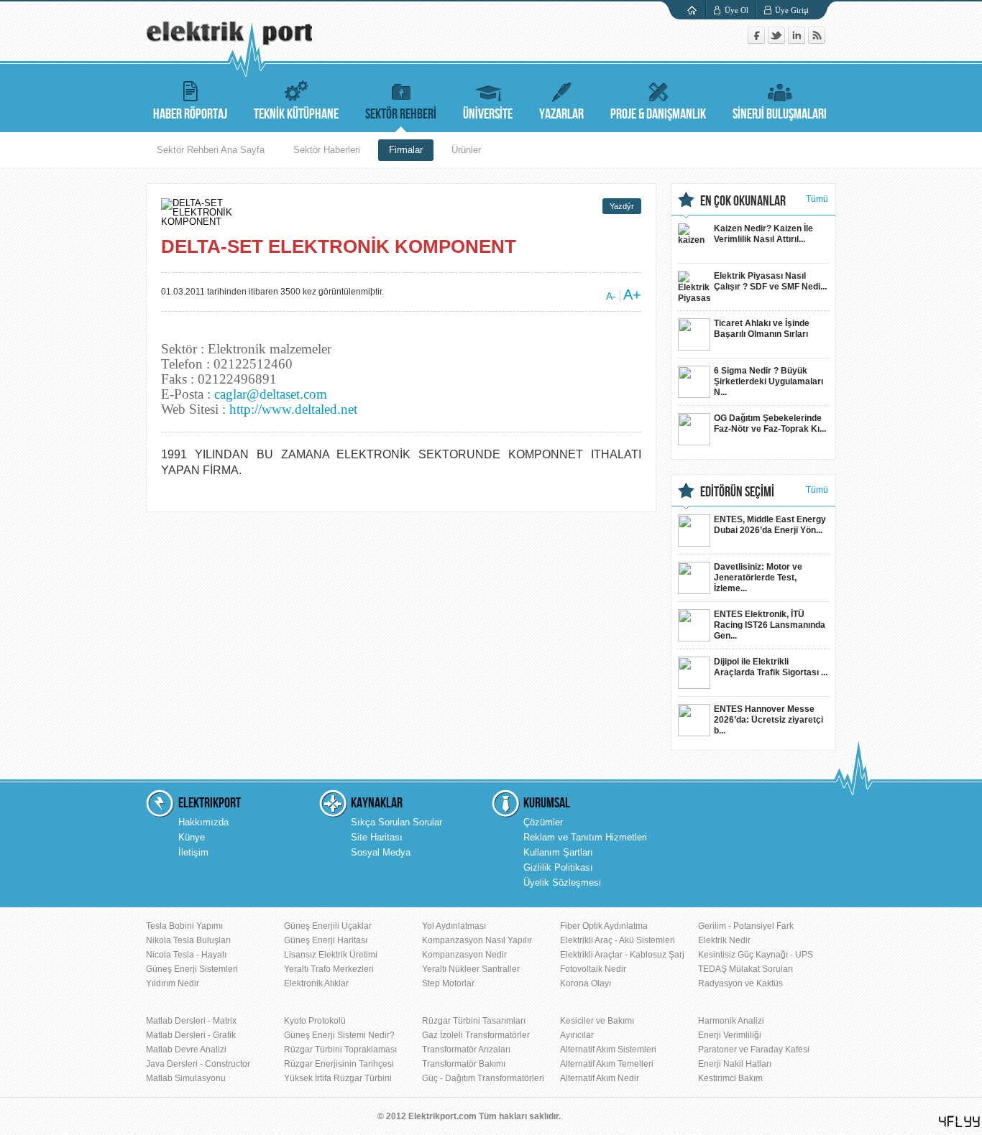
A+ (632, 294)
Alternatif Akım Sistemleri (608, 1049)
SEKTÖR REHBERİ (400, 114)
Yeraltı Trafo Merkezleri (329, 969)
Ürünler (466, 149)
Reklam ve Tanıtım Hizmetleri (585, 837)
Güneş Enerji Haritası (325, 940)
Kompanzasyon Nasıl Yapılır (477, 940)
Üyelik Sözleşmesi (562, 882)
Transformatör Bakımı (463, 1064)
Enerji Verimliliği (729, 1035)
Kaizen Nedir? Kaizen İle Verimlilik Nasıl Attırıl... (763, 233)
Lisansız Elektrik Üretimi (330, 954)
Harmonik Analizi (731, 1020)
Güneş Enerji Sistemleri (192, 969)
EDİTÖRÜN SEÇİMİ (737, 492)
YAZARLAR (561, 114)
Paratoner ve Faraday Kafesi (753, 1049)
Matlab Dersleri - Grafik (191, 1035)
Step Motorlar (448, 983)
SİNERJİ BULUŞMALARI (780, 114)
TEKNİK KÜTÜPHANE (296, 114)
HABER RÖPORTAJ (190, 114)
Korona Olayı (585, 983)
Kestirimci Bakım (730, 1078)
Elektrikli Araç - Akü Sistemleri (617, 940)
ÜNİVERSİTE (488, 114)
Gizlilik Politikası (558, 867)
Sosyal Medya (380, 852)
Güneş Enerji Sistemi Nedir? (339, 1035)
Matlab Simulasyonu (186, 1078)
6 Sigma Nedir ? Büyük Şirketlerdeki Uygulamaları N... (768, 381)
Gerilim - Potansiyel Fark (746, 926)
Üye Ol (736, 10)
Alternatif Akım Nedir (599, 1078)
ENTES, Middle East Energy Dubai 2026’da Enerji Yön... (770, 524)
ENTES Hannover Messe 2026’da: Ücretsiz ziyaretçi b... (768, 720)
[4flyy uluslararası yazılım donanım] (959, 1121)
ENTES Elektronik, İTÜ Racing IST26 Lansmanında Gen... (769, 625)
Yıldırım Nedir (172, 983)
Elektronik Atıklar (316, 983)
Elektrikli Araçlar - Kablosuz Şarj (622, 954)
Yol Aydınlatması (454, 926)
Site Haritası (377, 837)
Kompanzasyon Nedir (464, 954)
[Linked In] (798, 40)
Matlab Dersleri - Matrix (191, 1020)
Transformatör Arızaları (466, 1049)
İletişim (193, 852)
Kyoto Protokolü (315, 1020)
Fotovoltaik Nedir (593, 969)
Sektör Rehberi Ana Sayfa (211, 149)
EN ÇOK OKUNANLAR (743, 201)
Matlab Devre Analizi (186, 1049)
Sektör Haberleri (326, 149)
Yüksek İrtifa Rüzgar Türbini (338, 1078)
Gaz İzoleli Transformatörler (476, 1035)
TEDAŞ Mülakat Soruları (745, 969)
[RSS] (816, 40)
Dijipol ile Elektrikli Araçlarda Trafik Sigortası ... (770, 667)
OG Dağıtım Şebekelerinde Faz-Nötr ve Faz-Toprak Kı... (770, 423)
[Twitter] (778, 40)
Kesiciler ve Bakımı (597, 1020)
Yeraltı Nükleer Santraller (471, 969)
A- (611, 296)
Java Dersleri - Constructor (198, 1064)
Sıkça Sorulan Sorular (396, 822)
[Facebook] (758, 40)
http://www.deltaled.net (293, 409)
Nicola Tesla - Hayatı (186, 954)
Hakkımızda (203, 822)
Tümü (817, 199)
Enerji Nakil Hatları (734, 1064)
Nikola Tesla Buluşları (188, 940)
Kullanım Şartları (558, 852)
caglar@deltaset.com (270, 394)
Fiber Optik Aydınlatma (604, 926)
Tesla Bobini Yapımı (184, 926)
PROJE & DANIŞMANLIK (658, 114)
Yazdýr (622, 206)
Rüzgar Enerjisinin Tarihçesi (339, 1064)
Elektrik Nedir (724, 940)
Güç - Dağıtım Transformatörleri (483, 1078)
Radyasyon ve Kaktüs (740, 983)
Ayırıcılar (577, 1035)
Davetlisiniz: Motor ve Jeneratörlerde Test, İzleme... (758, 577)
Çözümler (543, 822)
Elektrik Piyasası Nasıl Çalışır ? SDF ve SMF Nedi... (770, 281)
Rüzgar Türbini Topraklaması (340, 1049)
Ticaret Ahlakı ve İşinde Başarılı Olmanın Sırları (761, 328)
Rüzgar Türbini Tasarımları (474, 1020)
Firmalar (406, 149)
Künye (191, 837)
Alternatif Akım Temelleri (606, 1064)
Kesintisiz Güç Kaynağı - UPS (755, 954)
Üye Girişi (792, 10)
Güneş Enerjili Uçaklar (328, 926)
